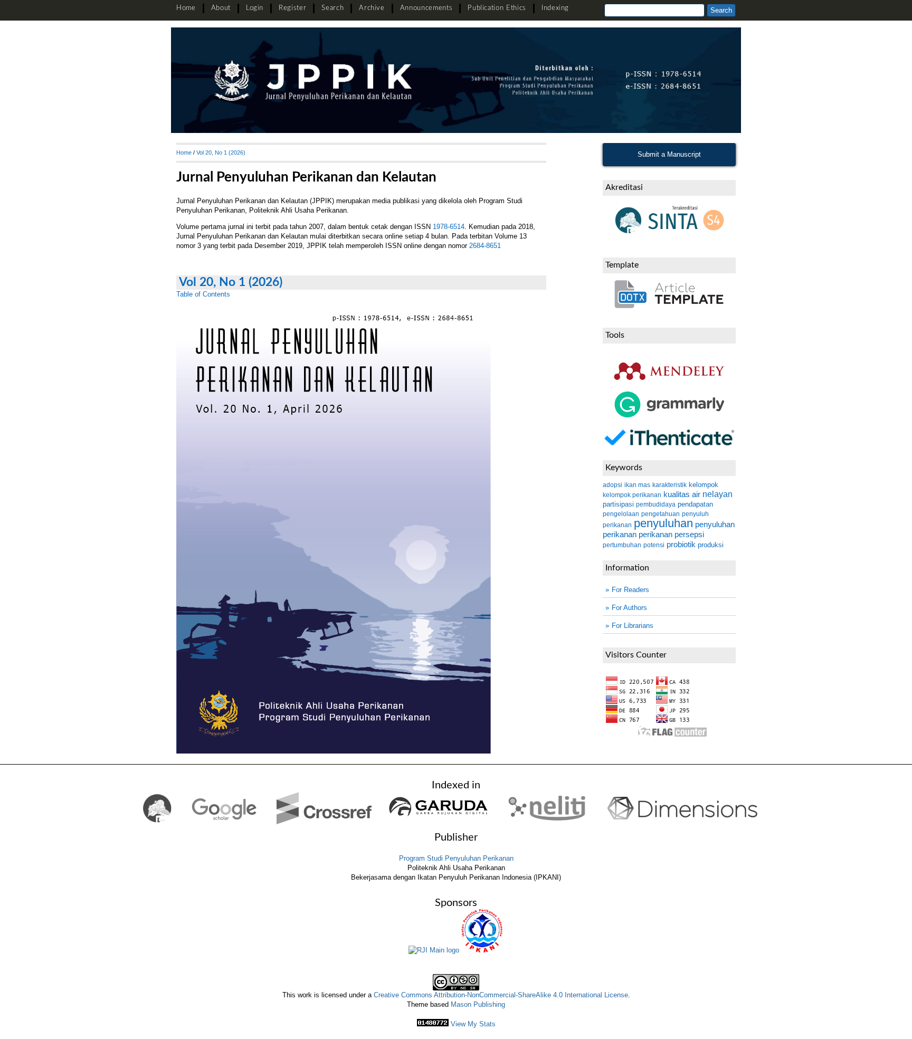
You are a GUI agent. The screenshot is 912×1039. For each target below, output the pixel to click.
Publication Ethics (497, 8)
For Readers (630, 590)
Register (292, 8)
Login (254, 8)
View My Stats (473, 1024)
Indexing (555, 8)
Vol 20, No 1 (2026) (220, 152)
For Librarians (632, 626)
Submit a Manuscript (669, 154)
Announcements (426, 8)
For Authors (629, 608)
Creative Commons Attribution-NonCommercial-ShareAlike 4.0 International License (501, 995)
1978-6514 (448, 227)
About (221, 8)
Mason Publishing (478, 1004)
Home (186, 8)
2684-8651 (485, 246)
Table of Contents (203, 294)
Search (332, 8)
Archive (372, 8)
